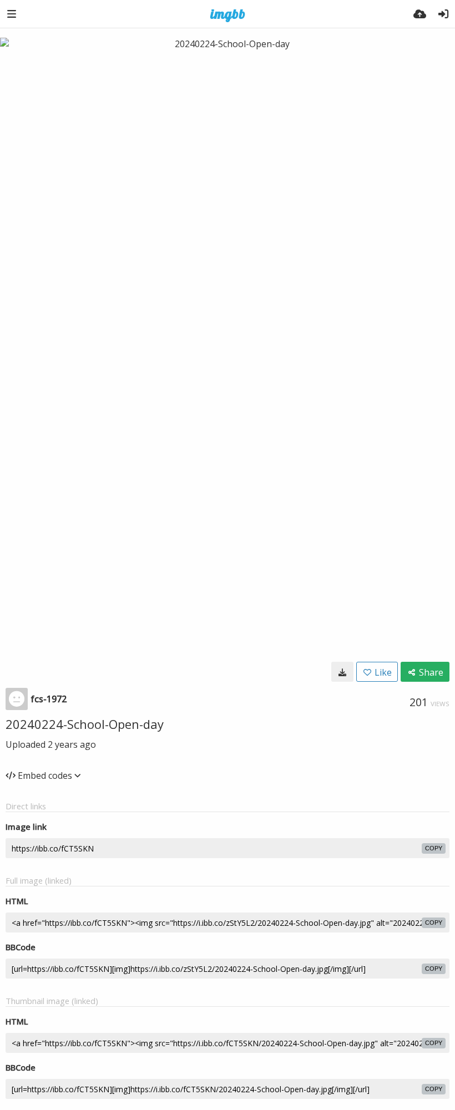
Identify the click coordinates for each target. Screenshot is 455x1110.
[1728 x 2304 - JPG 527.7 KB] (342, 672)
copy (433, 848)
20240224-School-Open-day (85, 724)
